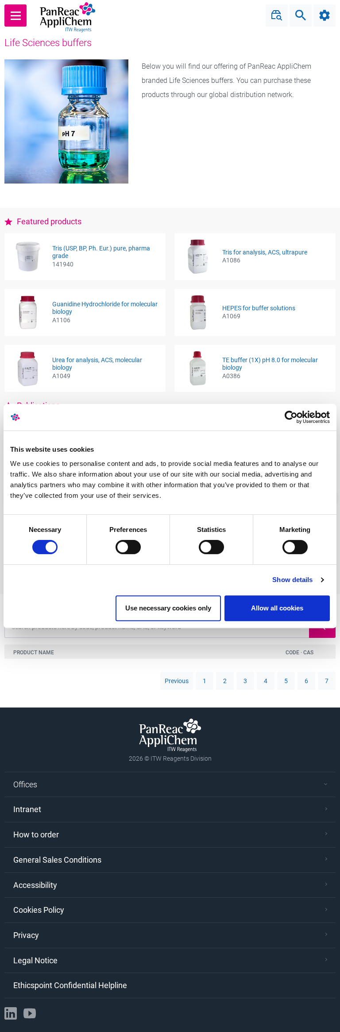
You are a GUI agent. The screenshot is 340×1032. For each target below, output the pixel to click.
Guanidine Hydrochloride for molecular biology (105, 308)
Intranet (27, 809)
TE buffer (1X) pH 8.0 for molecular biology (270, 363)
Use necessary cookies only (168, 608)
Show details (292, 579)
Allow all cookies (277, 608)
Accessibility (35, 885)
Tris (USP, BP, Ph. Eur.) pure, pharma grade (101, 252)
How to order (36, 834)
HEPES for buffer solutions (258, 308)
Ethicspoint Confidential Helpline (70, 985)
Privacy (26, 935)
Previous (177, 680)
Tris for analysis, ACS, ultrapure (264, 252)
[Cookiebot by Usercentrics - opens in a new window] (291, 417)
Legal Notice (35, 960)
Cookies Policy (38, 910)
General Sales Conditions (57, 859)
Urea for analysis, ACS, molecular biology (97, 363)
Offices (25, 784)
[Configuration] (324, 15)
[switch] (128, 547)
